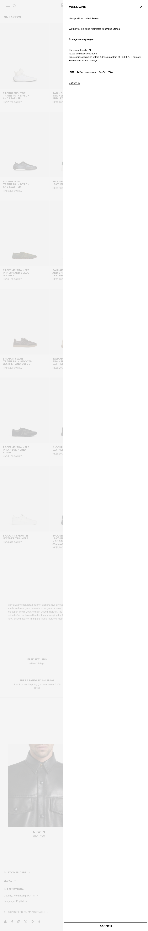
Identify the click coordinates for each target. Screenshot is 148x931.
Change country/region (81, 39)
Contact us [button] (74, 83)
